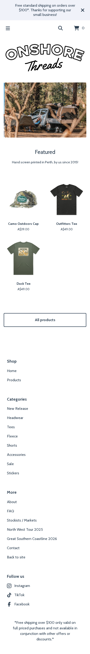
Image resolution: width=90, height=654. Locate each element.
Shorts (12, 445)
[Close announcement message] (82, 10)
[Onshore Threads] (45, 57)
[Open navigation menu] (8, 28)
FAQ (10, 511)
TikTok (19, 595)
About (12, 502)
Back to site (16, 557)
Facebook (22, 604)
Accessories (16, 454)
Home (12, 371)
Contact (13, 548)
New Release (17, 408)
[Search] (60, 28)
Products (14, 380)
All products (45, 320)
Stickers (13, 473)
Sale (10, 464)
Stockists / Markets (22, 520)
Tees (11, 427)
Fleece (12, 436)
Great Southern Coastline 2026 (32, 539)
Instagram (22, 586)
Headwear (15, 418)
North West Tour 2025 (25, 529)
